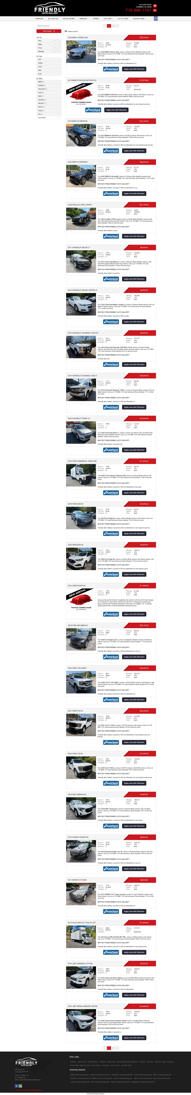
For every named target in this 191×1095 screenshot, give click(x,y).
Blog (164, 1062)
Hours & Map (74, 1065)
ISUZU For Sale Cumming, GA (122, 1078)
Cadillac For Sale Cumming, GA (100, 1075)
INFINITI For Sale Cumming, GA (102, 1078)
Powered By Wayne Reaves (95, 1094)
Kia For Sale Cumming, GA (161, 1078)
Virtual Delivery (93, 1062)
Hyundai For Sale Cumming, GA (80, 1078)
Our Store (150, 1062)
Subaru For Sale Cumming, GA (120, 1082)
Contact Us (27, 1090)
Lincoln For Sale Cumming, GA (80, 1082)
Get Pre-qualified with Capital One (127, 1062)
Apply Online (111, 1062)
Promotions (105, 1065)
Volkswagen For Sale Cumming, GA (143, 1082)
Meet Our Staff (85, 1065)
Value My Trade (126, 1065)
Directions (34, 1090)
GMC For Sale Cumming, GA (162, 1075)
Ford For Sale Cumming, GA (143, 1075)
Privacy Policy (19, 1090)
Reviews (142, 1062)
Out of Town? (115, 1065)
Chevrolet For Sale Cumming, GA (121, 1075)
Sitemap (39, 1090)
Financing (103, 1062)
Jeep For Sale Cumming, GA (143, 1078)
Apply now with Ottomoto (134, 69)
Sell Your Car (82, 1062)
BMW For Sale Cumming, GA (79, 1075)
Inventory (73, 1062)
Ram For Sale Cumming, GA (100, 1082)
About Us (158, 1062)
